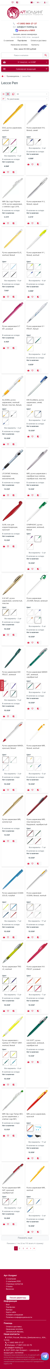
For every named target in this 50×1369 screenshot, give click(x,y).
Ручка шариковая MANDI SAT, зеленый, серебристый (37, 674)
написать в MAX (27, 30)
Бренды (9, 1310)
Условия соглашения (14, 1315)
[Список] (3, 94)
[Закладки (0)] (13, 2)
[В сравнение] (14, 172)
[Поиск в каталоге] (46, 55)
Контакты (35, 45)
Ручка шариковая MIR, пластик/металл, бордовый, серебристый (37, 821)
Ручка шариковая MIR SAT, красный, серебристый (11, 1190)
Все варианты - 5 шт (12, 156)
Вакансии (10, 1289)
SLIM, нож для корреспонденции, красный (10, 527)
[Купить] (4, 172)
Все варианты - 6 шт (12, 1068)
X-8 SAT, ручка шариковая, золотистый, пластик (12, 600)
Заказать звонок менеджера (25, 34)
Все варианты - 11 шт (37, 1142)
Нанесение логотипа (19, 45)
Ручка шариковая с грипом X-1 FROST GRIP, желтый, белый (12, 1042)
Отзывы (9, 1286)
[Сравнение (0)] (17, 2)
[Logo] (25, 13)
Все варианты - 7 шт (37, 847)
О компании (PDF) (13, 1281)
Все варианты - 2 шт (37, 148)
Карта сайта (11, 1312)
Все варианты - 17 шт (37, 921)
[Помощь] (33, 2)
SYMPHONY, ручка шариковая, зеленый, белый (35, 527)
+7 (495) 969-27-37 (15, 1342)
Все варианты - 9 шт (12, 280)
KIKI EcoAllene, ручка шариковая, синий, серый (35, 402)
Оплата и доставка (38, 40)
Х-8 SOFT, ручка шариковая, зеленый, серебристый (35, 1042)
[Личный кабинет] (45, 2)
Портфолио (10, 1307)
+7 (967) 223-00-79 (24, 1345)
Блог (8, 1304)
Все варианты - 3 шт (37, 354)
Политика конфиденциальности (19, 1317)
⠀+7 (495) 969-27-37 (26, 23)
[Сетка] (8, 94)
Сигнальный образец (14, 1332)
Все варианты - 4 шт (37, 280)
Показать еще (25, 1238)
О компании (9, 40)
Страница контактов (14, 1284)
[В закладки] (9, 172)
